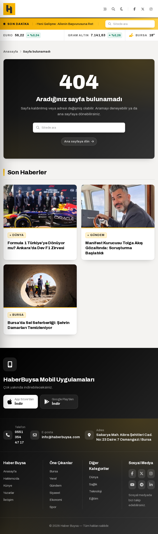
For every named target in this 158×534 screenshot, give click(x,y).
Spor (53, 507)
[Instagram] (151, 9)
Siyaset (55, 492)
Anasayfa (10, 51)
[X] (142, 9)
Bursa (18, 314)
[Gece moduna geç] (121, 9)
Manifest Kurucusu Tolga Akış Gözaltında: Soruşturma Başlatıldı (114, 248)
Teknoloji (95, 491)
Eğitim (93, 498)
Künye (7, 485)
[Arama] (113, 9)
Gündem (97, 235)
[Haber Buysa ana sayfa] (9, 9)
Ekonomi (56, 499)
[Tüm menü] (105, 9)
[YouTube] (132, 484)
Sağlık (93, 484)
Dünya (18, 235)
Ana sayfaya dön (76, 141)
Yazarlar (8, 492)
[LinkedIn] (151, 484)
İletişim (8, 499)
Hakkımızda (11, 478)
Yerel (53, 478)
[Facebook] (134, 9)
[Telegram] (141, 484)
